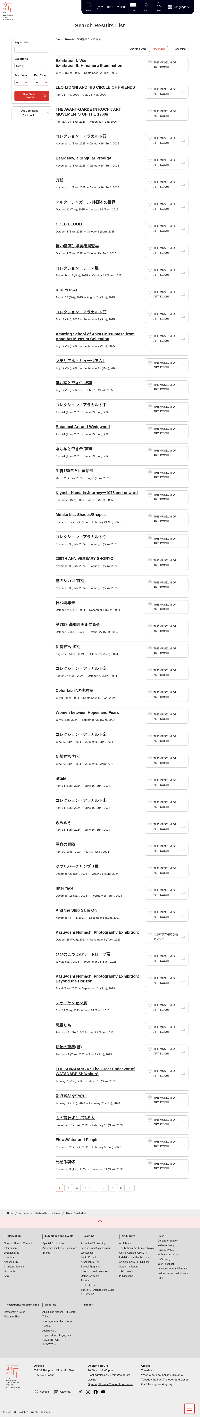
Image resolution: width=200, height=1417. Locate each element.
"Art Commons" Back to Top (29, 113)
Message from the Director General (57, 1323)
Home (10, 1213)
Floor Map (9, 1257)
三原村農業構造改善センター (166, 937)
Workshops (87, 1252)
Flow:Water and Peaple (77, 1139)
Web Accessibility (168, 1254)
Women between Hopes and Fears (87, 712)
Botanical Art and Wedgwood (83, 427)
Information (14, 1236)
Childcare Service (14, 1266)
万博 (59, 180)
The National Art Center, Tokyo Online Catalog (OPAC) (136, 1250)
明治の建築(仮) (69, 1047)
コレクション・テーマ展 (77, 268)
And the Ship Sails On (76, 910)
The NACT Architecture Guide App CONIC (97, 1292)
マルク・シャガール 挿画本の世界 (85, 202)
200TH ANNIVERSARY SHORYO (84, 558)
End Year (40, 75)
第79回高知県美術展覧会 (77, 246)
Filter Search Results (30, 96)
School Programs (90, 1266)
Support (88, 1304)
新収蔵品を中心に (71, 1096)
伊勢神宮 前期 (68, 756)
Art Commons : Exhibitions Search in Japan (134, 1264)
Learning (89, 1236)
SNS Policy (164, 1259)
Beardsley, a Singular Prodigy (83, 158)
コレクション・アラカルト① (81, 405)
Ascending (180, 48)
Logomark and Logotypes (56, 1335)
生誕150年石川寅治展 (74, 470)
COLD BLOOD (69, 224)
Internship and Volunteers (95, 1271)
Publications (88, 1285)
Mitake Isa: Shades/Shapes (81, 514)
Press (161, 1236)
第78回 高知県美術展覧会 (78, 624)
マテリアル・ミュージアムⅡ (80, 361)
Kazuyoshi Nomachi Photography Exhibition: (97, 932)
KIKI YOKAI (66, 290)
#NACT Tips (49, 1344)
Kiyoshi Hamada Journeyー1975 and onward (97, 493)
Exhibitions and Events (59, 1236)
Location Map (11, 1252)
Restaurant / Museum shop (23, 1304)
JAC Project (126, 1271)
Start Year (20, 75)
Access (44, 1391)
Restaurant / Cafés (14, 1312)
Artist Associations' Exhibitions (59, 1248)
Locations (21, 58)
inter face (64, 888)
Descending (158, 48)
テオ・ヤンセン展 (71, 1003)
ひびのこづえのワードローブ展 (83, 954)
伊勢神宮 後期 (68, 646)
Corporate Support (168, 1240)
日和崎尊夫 (65, 602)
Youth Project (88, 1257)
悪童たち (63, 1025)
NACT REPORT (51, 1340)
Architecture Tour (90, 1262)
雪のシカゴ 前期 (70, 580)
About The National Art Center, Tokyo (59, 1314)
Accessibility (11, 1262)
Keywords (21, 42)
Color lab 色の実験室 (74, 690)
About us (50, 1304)
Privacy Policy (166, 1250)
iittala (61, 778)
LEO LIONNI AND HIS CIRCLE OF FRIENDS (95, 87)
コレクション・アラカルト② (81, 312)
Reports (85, 1280)
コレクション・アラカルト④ (81, 536)
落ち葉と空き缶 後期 (74, 383)
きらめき (63, 822)
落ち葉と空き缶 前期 (74, 448)
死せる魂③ (65, 1162)
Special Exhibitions (53, 1243)
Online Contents (90, 1276)
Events (46, 1252)
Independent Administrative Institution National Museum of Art (175, 1273)
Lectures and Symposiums (96, 1248)
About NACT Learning (93, 1243)
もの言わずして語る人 (75, 1118)
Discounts (9, 1271)
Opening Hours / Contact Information (18, 1246)
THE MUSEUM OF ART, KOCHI (165, 65)
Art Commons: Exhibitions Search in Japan (39, 1213)
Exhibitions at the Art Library (135, 1257)
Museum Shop (12, 1316)
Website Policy (166, 1245)
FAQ (6, 1276)
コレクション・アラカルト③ (81, 136)
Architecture (49, 1330)
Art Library (128, 1236)
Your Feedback (166, 1264)
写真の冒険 (65, 844)
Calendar (65, 1391)
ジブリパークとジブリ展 (77, 866)
